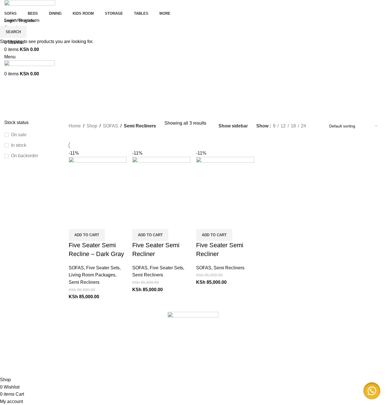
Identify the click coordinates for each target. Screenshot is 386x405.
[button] (371, 390)
